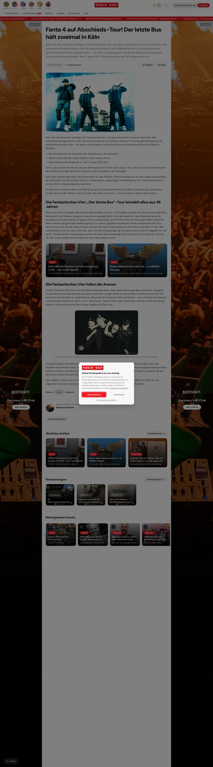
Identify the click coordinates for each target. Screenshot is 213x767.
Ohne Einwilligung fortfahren (106, 400)
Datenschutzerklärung (119, 388)
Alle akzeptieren (94, 394)
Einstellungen (119, 394)
